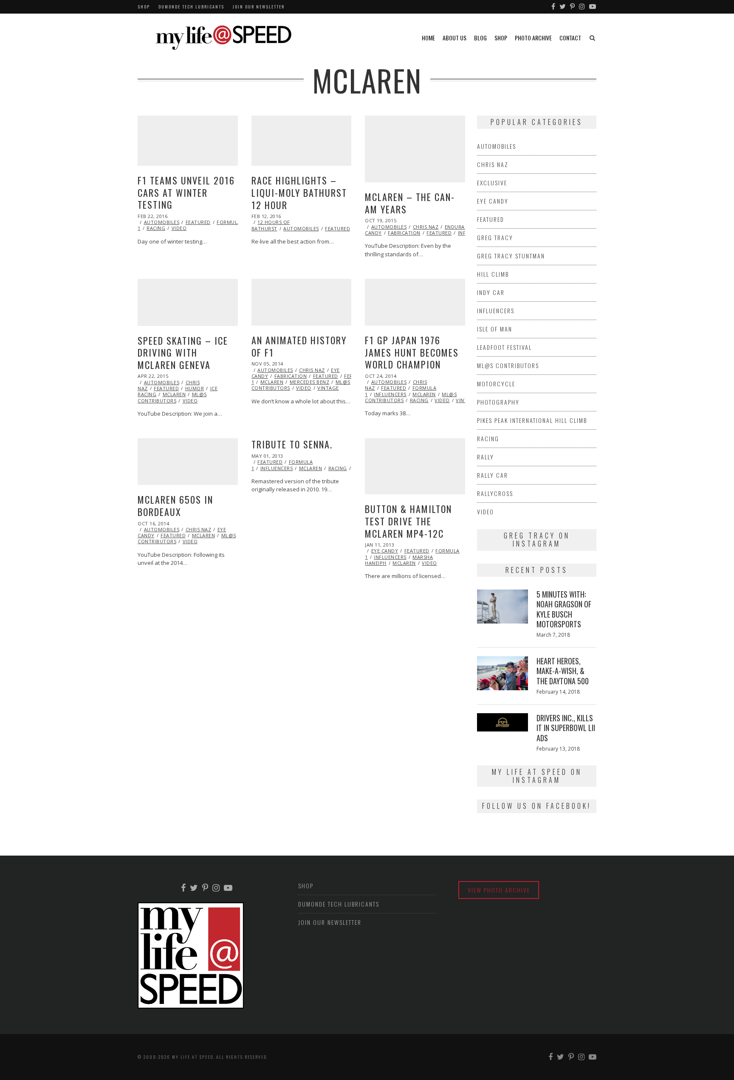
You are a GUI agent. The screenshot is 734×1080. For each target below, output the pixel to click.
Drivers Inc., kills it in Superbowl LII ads (565, 727)
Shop (144, 6)
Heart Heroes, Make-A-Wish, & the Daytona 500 (562, 670)
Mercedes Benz (310, 382)
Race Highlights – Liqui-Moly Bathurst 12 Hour (299, 192)
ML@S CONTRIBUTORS (172, 397)
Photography (498, 401)
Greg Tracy (495, 237)
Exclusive (492, 182)
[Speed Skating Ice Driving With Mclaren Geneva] (188, 302)
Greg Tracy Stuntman (511, 255)
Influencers (390, 394)
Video (179, 228)
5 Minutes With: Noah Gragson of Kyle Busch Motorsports (563, 609)
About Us (454, 37)
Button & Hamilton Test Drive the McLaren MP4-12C (408, 521)
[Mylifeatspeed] (554, 6)
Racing (156, 228)
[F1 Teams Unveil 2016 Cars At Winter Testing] (188, 141)
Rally (485, 456)
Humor (194, 388)
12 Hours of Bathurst (270, 225)
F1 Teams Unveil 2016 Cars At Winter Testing (186, 192)
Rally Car (492, 475)
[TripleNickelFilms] (592, 6)
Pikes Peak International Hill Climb (532, 420)
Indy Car (491, 292)
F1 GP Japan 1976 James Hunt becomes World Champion (412, 352)
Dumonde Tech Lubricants (191, 6)
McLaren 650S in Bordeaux (175, 506)
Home (428, 37)
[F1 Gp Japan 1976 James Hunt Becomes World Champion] (415, 302)
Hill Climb (493, 273)
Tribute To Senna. (292, 444)
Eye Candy (384, 550)
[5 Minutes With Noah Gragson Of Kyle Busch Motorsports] (502, 607)
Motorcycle (496, 383)
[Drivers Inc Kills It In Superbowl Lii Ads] (502, 722)
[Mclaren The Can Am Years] (415, 149)
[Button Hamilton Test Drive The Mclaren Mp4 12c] (415, 466)
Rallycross (495, 493)
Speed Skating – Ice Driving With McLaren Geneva (183, 352)
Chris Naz (426, 227)
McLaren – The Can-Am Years (410, 203)
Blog (480, 37)
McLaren (174, 394)
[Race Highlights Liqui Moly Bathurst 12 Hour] (301, 141)
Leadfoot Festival (504, 347)
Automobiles (162, 222)
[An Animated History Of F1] (301, 302)
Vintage (328, 388)
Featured (198, 222)
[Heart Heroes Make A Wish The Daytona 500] (502, 673)
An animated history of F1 (299, 346)
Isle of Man (494, 328)
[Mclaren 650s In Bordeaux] (188, 461)
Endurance (459, 227)
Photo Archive (533, 37)
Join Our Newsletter (259, 6)
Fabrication (404, 233)
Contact (570, 37)
